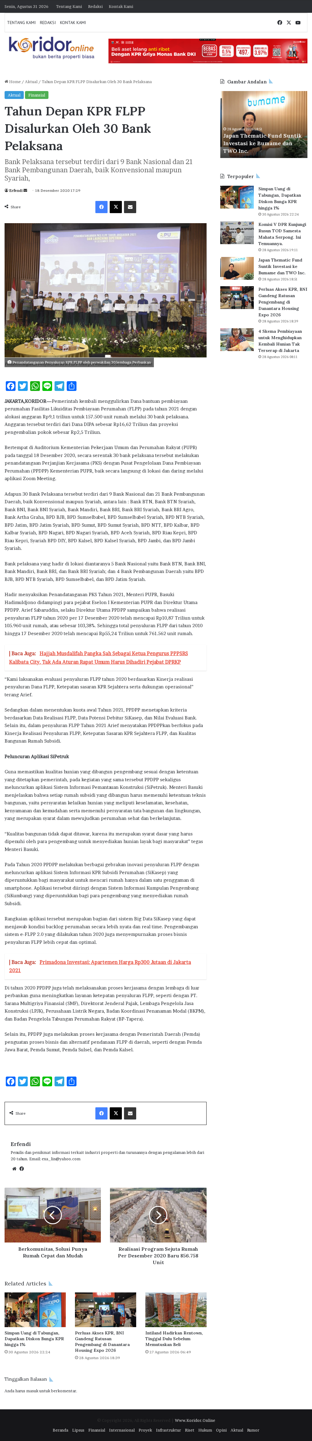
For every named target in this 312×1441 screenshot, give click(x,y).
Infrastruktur (168, 1430)
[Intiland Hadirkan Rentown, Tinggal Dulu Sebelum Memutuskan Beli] (176, 1309)
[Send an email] (25, 190)
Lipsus (78, 1430)
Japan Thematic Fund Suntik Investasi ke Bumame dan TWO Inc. (282, 266)
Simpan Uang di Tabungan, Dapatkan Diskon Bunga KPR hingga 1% (34, 1338)
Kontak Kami (121, 6)
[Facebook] (101, 207)
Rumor (253, 1430)
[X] (116, 207)
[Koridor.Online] (52, 47)
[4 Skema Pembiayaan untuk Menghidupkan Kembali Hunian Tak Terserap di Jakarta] (237, 339)
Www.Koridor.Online (195, 1420)
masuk (32, 1390)
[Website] (14, 1168)
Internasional (122, 1430)
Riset (189, 1430)
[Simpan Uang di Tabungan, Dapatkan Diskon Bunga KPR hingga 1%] (35, 1309)
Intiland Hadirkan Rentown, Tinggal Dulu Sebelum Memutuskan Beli (174, 1338)
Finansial (36, 95)
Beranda (60, 1430)
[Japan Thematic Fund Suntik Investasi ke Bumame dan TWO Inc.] (237, 268)
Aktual (31, 81)
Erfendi (16, 190)
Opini (221, 1430)
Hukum (205, 1430)
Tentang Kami (69, 6)
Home (14, 81)
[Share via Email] (130, 207)
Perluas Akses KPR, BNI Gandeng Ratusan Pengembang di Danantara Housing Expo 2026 (102, 1341)
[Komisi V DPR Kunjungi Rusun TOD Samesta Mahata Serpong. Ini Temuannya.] (237, 232)
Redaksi (95, 6)
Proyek (145, 1430)
